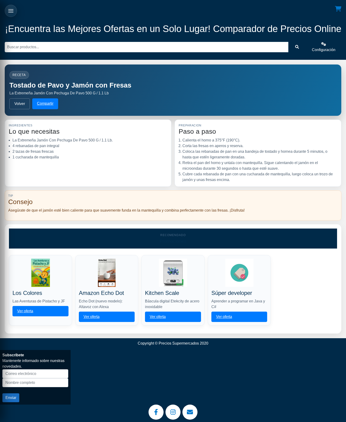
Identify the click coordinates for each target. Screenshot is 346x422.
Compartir (45, 103)
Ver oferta (25, 311)
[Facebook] (156, 412)
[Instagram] (173, 412)
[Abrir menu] (11, 11)
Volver (19, 104)
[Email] (189, 412)
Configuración (323, 50)
